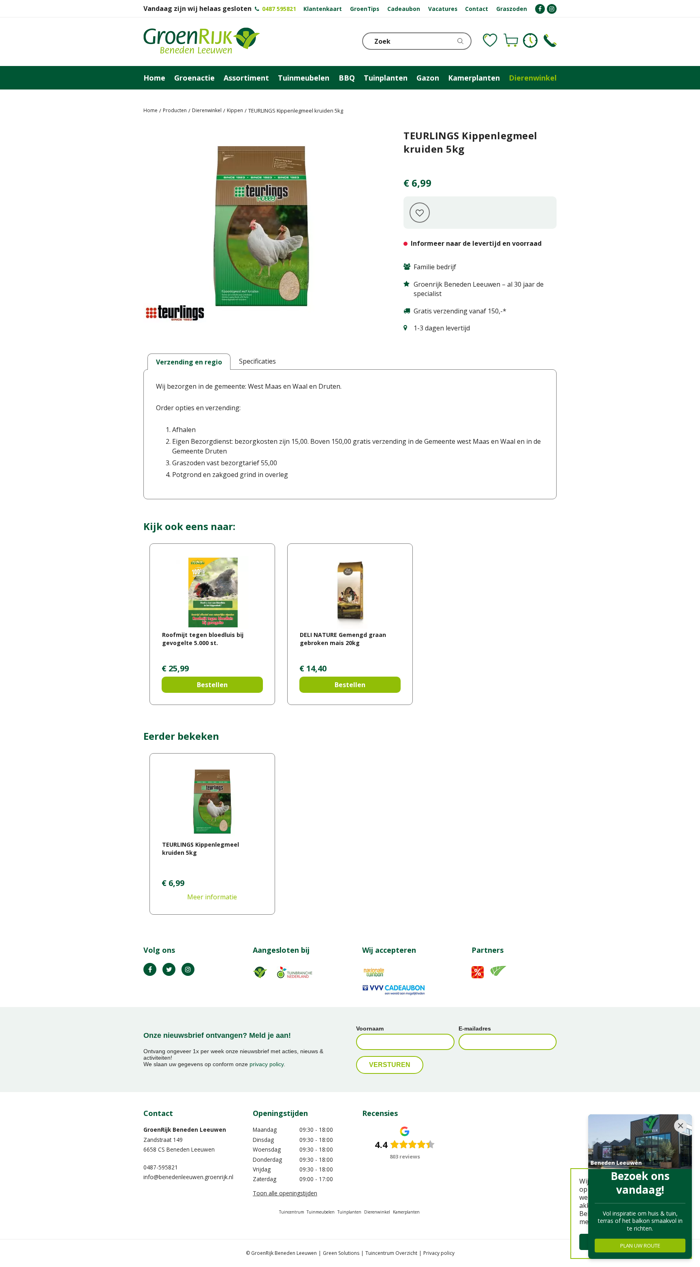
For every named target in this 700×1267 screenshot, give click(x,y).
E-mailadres (475, 1028)
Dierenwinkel (377, 1212)
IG (187, 969)
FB (149, 969)
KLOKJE (530, 40)
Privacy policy (439, 1253)
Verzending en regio (189, 362)
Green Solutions (341, 1253)
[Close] (680, 1125)
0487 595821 (279, 9)
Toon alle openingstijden (285, 1193)
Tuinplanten (349, 1212)
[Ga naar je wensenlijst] (490, 40)
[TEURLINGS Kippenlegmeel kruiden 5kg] (261, 229)
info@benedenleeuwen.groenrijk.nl (188, 1177)
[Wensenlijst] (490, 40)
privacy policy (267, 1064)
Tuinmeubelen (321, 1212)
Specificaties (257, 361)
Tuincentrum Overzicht (391, 1253)
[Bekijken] (511, 40)
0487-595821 (160, 1167)
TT (168, 969)
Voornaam (370, 1028)
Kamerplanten (406, 1212)
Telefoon (550, 40)
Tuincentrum (291, 1212)
